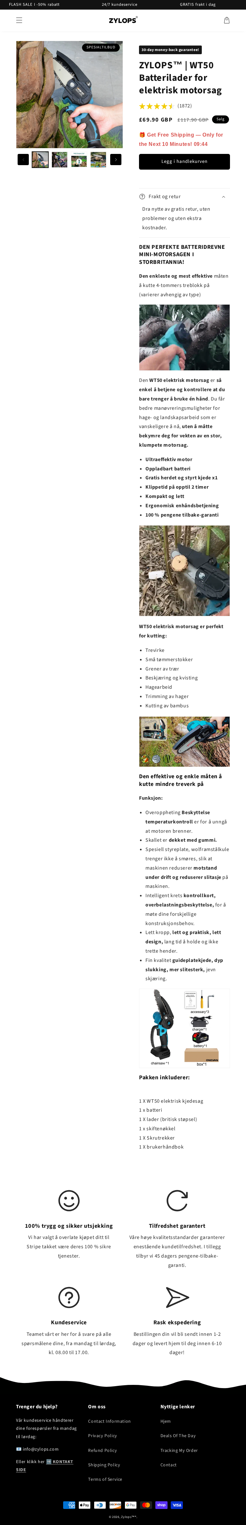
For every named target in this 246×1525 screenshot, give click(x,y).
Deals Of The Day (178, 1436)
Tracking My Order (179, 1450)
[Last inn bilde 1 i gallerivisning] (40, 160)
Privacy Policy (102, 1436)
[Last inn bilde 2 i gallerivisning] (60, 160)
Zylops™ (128, 1517)
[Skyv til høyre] (115, 159)
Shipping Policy (104, 1465)
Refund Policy (102, 1450)
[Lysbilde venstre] (23, 159)
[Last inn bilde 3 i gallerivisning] (79, 160)
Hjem (165, 1421)
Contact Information (109, 1421)
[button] (19, 20)
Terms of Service (105, 1479)
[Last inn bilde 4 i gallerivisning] (98, 160)
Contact (168, 1465)
